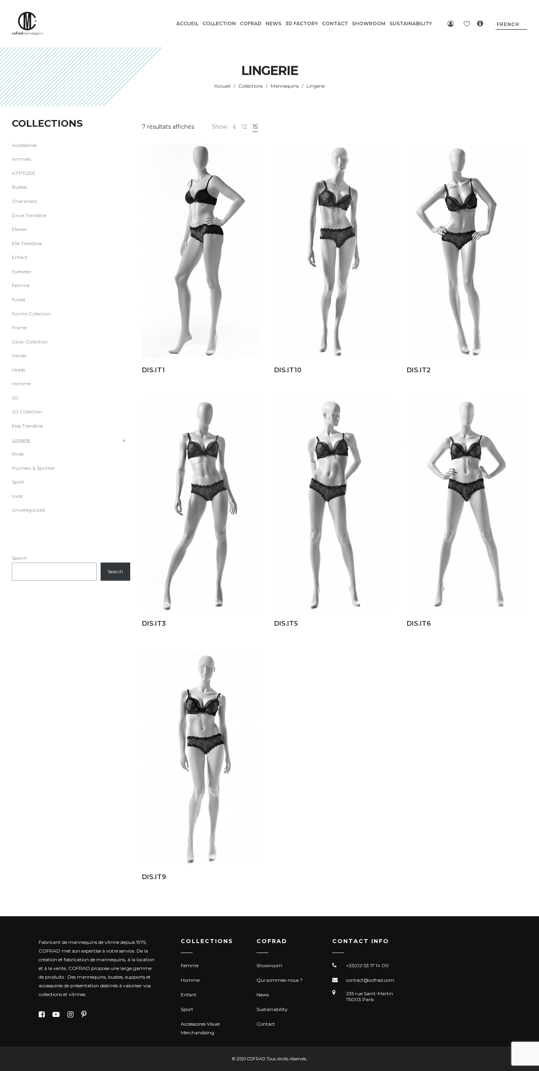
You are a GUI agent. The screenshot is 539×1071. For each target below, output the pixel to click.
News (262, 995)
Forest (19, 299)
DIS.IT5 (286, 623)
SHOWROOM (369, 23)
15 (255, 126)
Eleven (19, 229)
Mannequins (285, 86)
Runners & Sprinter (33, 468)
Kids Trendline (27, 426)
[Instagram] (70, 1014)
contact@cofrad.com (370, 980)
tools (17, 496)
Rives (18, 454)
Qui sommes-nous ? (279, 980)
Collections (250, 86)
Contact (265, 1024)
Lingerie (21, 440)
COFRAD (251, 23)
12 (244, 126)
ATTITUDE (24, 173)
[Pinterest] (83, 1014)
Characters (24, 201)
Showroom (269, 965)
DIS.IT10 (287, 370)
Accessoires (24, 145)
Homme (21, 383)
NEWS (273, 23)
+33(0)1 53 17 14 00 (367, 965)
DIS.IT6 (419, 623)
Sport (18, 482)
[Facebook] (42, 1014)
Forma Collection (31, 314)
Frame (19, 327)
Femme (21, 285)
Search (19, 558)
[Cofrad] (27, 23)
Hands (19, 355)
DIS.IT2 (418, 370)
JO (15, 398)
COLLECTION (219, 23)
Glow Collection (30, 342)
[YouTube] (56, 1014)
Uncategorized (28, 510)
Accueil (222, 86)
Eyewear (22, 271)
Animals (21, 159)
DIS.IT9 (154, 877)
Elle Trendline (27, 243)
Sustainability (272, 1009)
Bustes (19, 187)
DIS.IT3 (154, 623)
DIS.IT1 (153, 370)
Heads (18, 370)
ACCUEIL (187, 23)
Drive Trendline (29, 215)
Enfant (20, 257)
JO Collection (27, 412)
